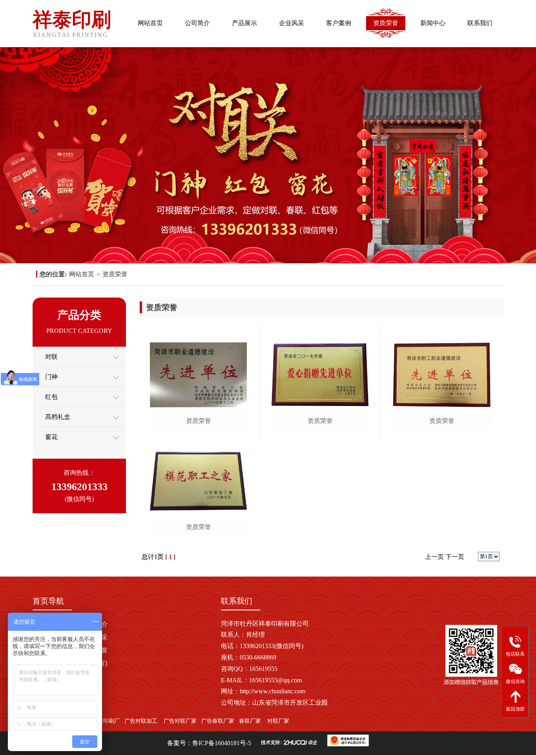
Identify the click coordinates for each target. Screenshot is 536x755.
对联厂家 (278, 721)
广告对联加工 (140, 721)
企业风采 (291, 23)
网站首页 (150, 23)
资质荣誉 (385, 23)
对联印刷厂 (106, 721)
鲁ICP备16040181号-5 (221, 743)
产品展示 (244, 23)
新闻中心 (432, 23)
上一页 (434, 556)
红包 (51, 396)
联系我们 (479, 23)
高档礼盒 (57, 416)
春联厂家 (250, 721)
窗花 (51, 437)
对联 (51, 356)
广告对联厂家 (179, 721)
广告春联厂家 (217, 721)
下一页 (454, 556)
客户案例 (338, 23)
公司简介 (197, 23)
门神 (51, 376)
